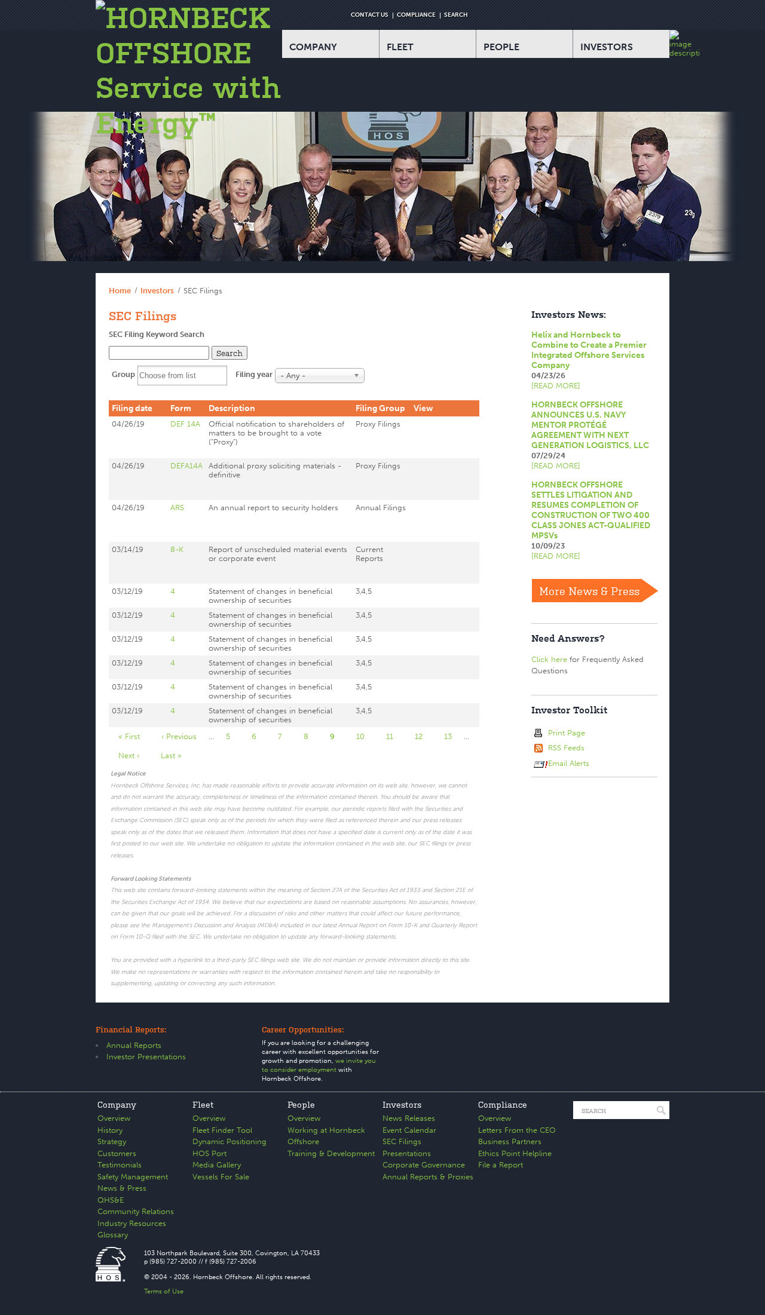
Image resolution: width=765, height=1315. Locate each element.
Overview (113, 1118)
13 (452, 736)
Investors (157, 290)
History (110, 1130)
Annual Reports (133, 1045)
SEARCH (456, 15)
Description (232, 408)
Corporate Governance (423, 1164)
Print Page (566, 732)
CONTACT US (369, 15)
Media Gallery (216, 1164)
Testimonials (119, 1164)
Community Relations (135, 1211)
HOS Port (209, 1153)
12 (423, 736)
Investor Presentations (146, 1056)
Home (120, 290)
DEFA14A (186, 465)
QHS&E (110, 1200)
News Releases (408, 1118)
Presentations (406, 1153)
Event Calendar (409, 1130)
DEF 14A (185, 423)
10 (365, 736)
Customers (116, 1153)
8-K (176, 549)
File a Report (500, 1164)
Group (123, 374)
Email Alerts (568, 763)
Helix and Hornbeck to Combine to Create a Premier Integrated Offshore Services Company (589, 350)
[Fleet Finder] (684, 43)
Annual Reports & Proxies (427, 1176)
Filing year (254, 374)
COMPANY (313, 47)
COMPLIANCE (416, 15)
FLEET (400, 47)
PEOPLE (501, 47)
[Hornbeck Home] (189, 70)
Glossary (112, 1234)
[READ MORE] (555, 385)
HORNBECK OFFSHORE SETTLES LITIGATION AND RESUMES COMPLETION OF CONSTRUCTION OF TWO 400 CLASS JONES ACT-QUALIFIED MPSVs (590, 510)
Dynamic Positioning (229, 1141)
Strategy (111, 1141)
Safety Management (132, 1176)
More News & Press (589, 590)
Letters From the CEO (517, 1130)
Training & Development (331, 1153)
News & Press (121, 1188)
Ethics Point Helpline (515, 1153)
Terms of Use (163, 1291)
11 (394, 736)
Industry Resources (131, 1223)
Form (180, 408)
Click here (549, 659)
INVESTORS (606, 47)
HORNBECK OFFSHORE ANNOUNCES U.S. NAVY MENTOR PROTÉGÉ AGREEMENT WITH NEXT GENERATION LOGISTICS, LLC (590, 425)
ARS (177, 507)
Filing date (132, 408)
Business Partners (509, 1141)
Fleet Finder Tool (222, 1130)
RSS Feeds (566, 747)
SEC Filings (401, 1141)
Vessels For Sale (220, 1176)
